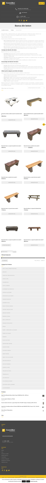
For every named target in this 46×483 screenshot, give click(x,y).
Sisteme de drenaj (7, 350)
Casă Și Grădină (6, 285)
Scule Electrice (6, 340)
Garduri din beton (7, 299)
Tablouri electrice (7, 370)
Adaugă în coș (11, 119)
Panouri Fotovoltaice (7, 323)
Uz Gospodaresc (6, 387)
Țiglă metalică (6, 377)
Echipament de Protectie (8, 289)
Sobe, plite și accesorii (8, 357)
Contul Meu (3, 457)
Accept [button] (24, 481)
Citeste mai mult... (34, 481)
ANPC (2, 450)
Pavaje (4, 326)
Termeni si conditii (4, 453)
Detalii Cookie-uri (4, 455)
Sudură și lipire (6, 367)
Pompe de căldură (7, 333)
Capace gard (5, 278)
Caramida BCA (6, 282)
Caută (14, 251)
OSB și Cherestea (6, 319)
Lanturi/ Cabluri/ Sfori (8, 309)
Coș (2, 452)
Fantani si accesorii (7, 292)
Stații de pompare (7, 364)
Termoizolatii (6, 374)
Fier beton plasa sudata (8, 295)
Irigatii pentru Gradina (8, 306)
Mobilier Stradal (6, 316)
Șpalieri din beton (7, 360)
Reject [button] (28, 481)
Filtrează (4, 260)
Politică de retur (4, 462)
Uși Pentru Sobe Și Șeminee (9, 384)
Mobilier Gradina (6, 312)
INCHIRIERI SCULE (6, 302)
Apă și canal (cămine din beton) (9, 268)
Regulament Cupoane (5, 460)
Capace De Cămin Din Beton (8, 275)
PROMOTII (5, 336)
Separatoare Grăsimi (7, 343)
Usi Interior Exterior (7, 381)
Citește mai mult (6, 245)
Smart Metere (6, 353)
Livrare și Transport (5, 458)
